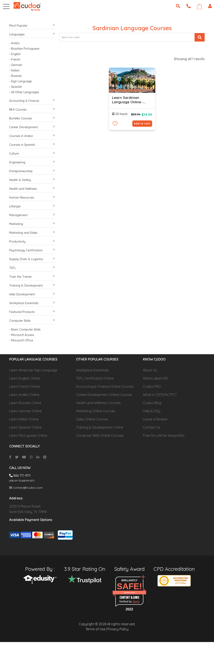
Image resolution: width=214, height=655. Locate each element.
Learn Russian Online (25, 403)
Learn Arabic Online (24, 395)
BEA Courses (18, 109)
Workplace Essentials (23, 303)
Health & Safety (20, 180)
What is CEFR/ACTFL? (159, 395)
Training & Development (26, 285)
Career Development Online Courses (104, 395)
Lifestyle (14, 206)
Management (18, 215)
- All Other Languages (24, 92)
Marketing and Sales (23, 233)
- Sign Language (20, 81)
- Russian (15, 76)
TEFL (12, 268)
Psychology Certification (26, 250)
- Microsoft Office (21, 340)
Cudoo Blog (152, 403)
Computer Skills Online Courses (100, 435)
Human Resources (21, 197)
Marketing (16, 224)
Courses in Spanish (22, 145)
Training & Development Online (99, 427)
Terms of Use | (96, 629)
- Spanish (15, 87)
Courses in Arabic (21, 136)
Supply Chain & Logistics (26, 259)
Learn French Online (24, 386)
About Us (150, 370)
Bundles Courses (20, 118)
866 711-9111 (22, 475)
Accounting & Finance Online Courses (105, 386)
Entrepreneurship (21, 171)
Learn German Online (25, 411)
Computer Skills (20, 321)
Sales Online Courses (92, 419)
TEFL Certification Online (95, 378)
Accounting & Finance (24, 101)
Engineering (17, 162)
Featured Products (22, 312)
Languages (17, 34)
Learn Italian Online (23, 419)
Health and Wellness (23, 189)
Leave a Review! (155, 419)
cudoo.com (129, 592)
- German (15, 65)
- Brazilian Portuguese (24, 48)
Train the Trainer (20, 277)
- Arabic (14, 43)
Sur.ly (136, 601)
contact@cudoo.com (27, 488)
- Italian (14, 70)
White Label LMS (155, 378)
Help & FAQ (151, 411)
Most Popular (18, 25)
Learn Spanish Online (25, 427)
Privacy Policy (118, 629)
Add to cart (142, 123)
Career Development (23, 127)
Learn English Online (24, 378)
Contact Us (151, 427)
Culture (14, 153)
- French (14, 59)
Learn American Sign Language (33, 370)
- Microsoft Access (21, 335)
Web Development (22, 294)
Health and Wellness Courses (98, 403)
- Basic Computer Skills (25, 329)
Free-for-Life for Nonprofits (164, 435)
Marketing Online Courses (95, 411)
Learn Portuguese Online (28, 435)
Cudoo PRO (152, 386)
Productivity (17, 241)
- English (15, 54)
